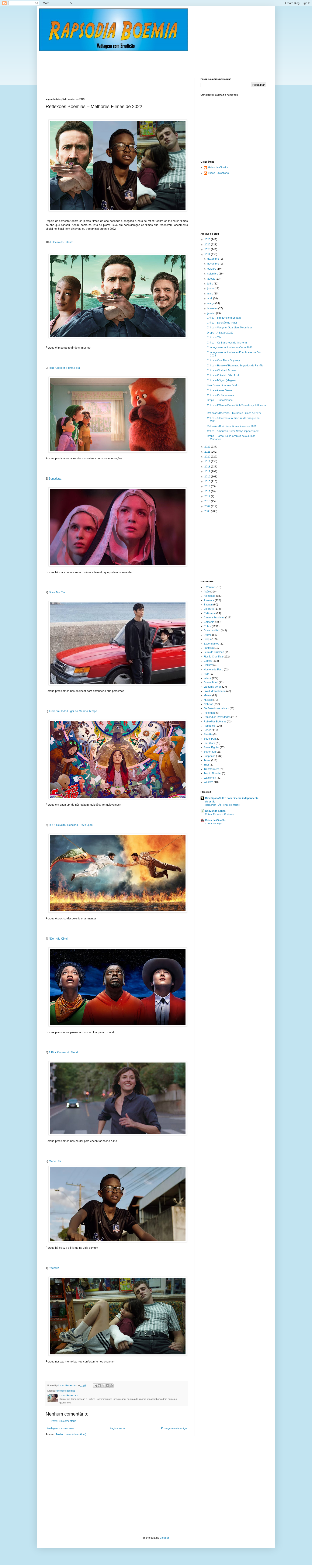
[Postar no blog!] (99, 1385)
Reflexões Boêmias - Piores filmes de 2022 (232, 426)
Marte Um (55, 1161)
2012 (207, 496)
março (211, 303)
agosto (211, 278)
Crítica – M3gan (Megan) (221, 380)
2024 (207, 249)
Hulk (206, 673)
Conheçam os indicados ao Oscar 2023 (230, 347)
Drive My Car (57, 592)
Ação (207, 591)
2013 (207, 491)
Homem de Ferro (213, 669)
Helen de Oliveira (218, 167)
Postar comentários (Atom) (71, 1434)
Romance (209, 725)
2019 (207, 461)
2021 (207, 451)
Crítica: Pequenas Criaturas (219, 814)
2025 (207, 244)
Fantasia (209, 647)
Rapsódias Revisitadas (217, 717)
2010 (207, 501)
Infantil (207, 678)
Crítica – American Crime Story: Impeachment (233, 431)
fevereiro (212, 308)
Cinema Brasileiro (214, 617)
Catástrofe (210, 613)
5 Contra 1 (210, 587)
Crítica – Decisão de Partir (222, 322)
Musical (208, 699)
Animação (209, 595)
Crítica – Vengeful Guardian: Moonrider (229, 327)
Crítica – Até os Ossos (219, 390)
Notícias (208, 704)
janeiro (211, 313)
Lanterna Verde (213, 686)
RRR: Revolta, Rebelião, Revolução (71, 824)
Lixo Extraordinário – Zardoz (223, 385)
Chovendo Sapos (215, 810)
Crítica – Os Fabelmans (220, 395)
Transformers (211, 769)
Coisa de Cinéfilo (215, 820)
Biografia (209, 608)
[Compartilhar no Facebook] (107, 1385)
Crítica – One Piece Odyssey (223, 360)
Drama (208, 634)
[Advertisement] (123, 60)
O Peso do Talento (61, 242)
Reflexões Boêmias (65, 1390)
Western (208, 782)
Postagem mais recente (60, 1428)
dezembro (213, 258)
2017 (207, 471)
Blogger (164, 1537)
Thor (206, 764)
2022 (207, 446)
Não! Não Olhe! (58, 938)
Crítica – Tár (214, 337)
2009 (207, 506)
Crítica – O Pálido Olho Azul (223, 375)
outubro (212, 268)
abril (210, 298)
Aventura (209, 600)
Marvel (208, 695)
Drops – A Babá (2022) (220, 332)
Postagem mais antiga (174, 1428)
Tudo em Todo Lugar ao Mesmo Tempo (73, 711)
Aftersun (54, 1267)
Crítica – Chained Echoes (221, 370)
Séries (207, 730)
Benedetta (55, 478)
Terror (207, 760)
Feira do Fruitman (214, 652)
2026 (207, 239)
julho (210, 283)
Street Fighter (211, 747)
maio (210, 293)
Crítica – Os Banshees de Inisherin (227, 342)
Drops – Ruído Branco (220, 400)
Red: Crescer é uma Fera (64, 367)
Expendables (211, 643)
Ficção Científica (213, 656)
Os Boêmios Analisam (216, 708)
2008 (207, 511)
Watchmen (210, 777)
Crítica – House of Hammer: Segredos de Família (235, 365)
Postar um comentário (63, 1421)
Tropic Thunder (212, 773)
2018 (207, 466)
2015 (207, 481)
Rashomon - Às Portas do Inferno (222, 805)
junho (211, 288)
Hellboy (208, 665)
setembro (213, 273)
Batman (208, 604)
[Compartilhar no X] (103, 1385)
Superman (210, 751)
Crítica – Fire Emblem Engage (224, 317)
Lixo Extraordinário (215, 691)
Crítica (207, 626)
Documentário (212, 630)
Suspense (209, 756)
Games (208, 660)
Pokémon (209, 712)
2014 (207, 486)
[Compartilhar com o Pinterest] (111, 1385)
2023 (207, 254)
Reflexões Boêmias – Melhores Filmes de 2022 (234, 413)
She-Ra (208, 734)
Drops (207, 639)
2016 (207, 476)
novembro (213, 263)
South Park (210, 738)
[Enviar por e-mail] (95, 1385)
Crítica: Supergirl (213, 823)
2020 (207, 456)
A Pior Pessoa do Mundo (64, 1052)
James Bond (211, 682)
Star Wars (209, 743)
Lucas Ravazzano (218, 173)
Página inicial (117, 1428)
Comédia (209, 622)
